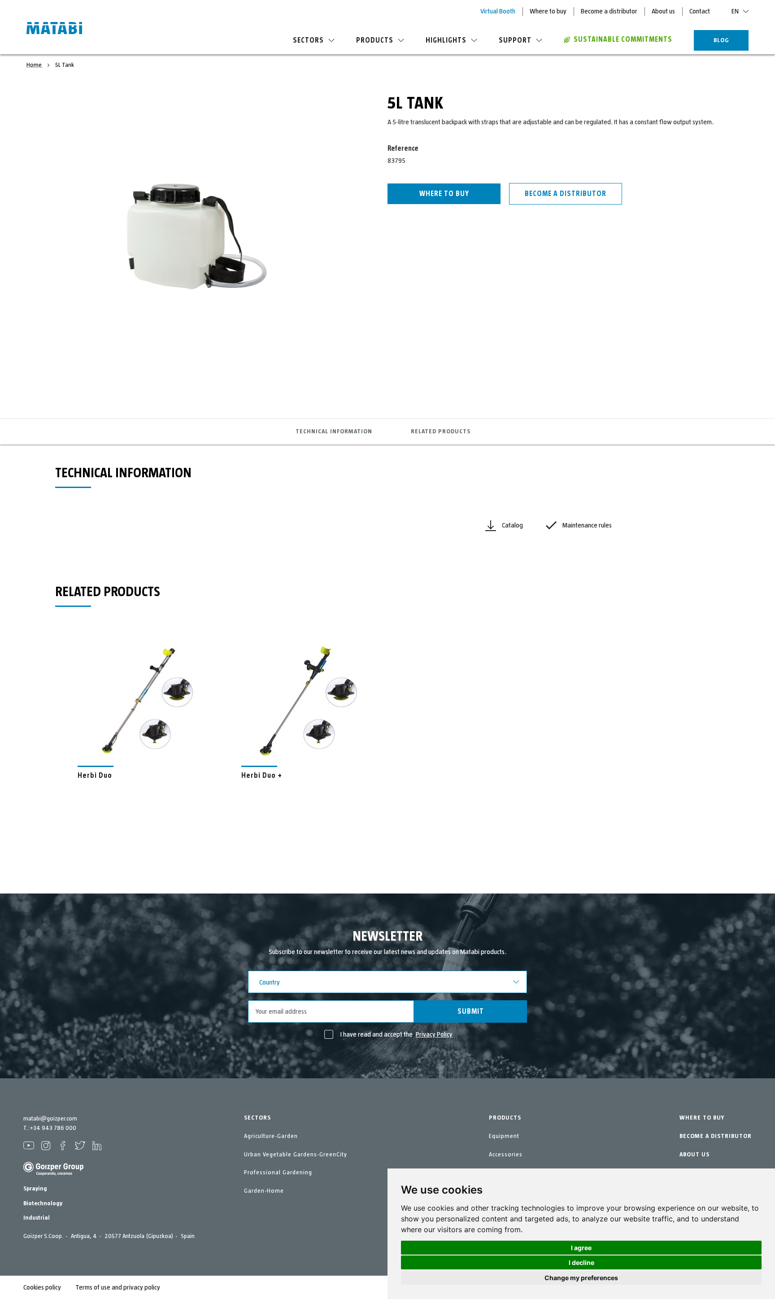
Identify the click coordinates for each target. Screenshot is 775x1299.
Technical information (334, 431)
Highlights (446, 40)
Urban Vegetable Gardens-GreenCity (295, 1154)
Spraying (35, 1189)
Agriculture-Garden (271, 1136)
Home (34, 65)
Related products (440, 431)
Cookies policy (42, 1287)
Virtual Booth (497, 11)
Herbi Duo (95, 775)
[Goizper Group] (53, 1174)
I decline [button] (581, 1262)
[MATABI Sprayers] (54, 29)
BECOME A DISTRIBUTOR (715, 1136)
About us (663, 11)
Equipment (504, 1136)
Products (374, 40)
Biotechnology (42, 1203)
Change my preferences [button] (581, 1278)
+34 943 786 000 (53, 1128)
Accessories (505, 1154)
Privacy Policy (434, 1034)
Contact (699, 11)
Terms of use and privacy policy (117, 1287)
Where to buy (548, 11)
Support (515, 40)
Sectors (308, 40)
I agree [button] (581, 1247)
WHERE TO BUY (701, 1118)
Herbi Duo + (261, 775)
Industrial (36, 1218)
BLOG (721, 40)
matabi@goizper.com (50, 1119)
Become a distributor (609, 11)
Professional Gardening (278, 1172)
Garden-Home (264, 1191)
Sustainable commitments (623, 39)
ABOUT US (694, 1154)
